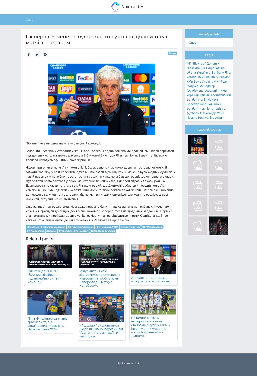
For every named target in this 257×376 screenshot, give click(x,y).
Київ (224, 90)
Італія (202, 99)
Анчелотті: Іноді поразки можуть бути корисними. (151, 279)
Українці (193, 95)
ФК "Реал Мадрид (152, 227)
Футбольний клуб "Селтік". (74, 230)
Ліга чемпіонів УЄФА (107, 227)
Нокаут (213, 99)
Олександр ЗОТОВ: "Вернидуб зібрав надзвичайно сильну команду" (44, 276)
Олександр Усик (212, 113)
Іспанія (205, 95)
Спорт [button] (30, 19)
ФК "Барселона (35, 230)
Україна (207, 81)
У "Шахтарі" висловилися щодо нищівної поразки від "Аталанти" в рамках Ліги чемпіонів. (101, 331)
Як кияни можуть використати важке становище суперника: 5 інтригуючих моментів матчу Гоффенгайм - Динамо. (150, 327)
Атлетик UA (131, 7)
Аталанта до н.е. (130, 227)
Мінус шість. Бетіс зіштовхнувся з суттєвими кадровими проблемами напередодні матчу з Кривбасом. (99, 278)
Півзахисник (196, 68)
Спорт (172, 53)
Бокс (197, 81)
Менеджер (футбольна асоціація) (46, 227)
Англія (219, 117)
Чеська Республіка (200, 117)
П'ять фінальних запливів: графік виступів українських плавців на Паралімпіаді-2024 (47, 324)
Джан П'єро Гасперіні (103, 230)
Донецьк (51, 230)
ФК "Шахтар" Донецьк (80, 227)
